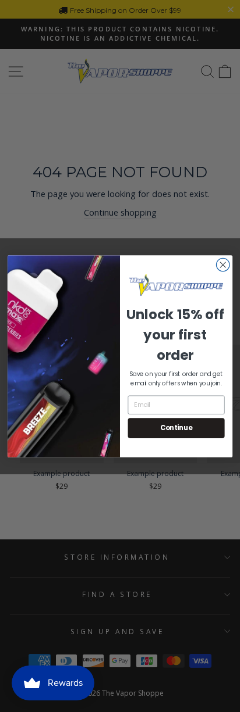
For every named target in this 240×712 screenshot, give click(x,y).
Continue (176, 427)
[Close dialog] (223, 264)
